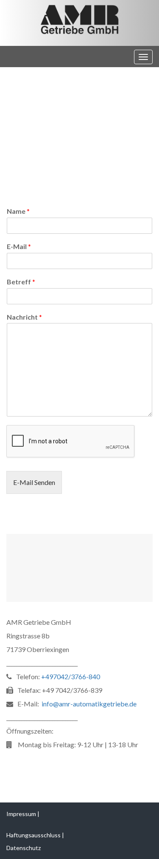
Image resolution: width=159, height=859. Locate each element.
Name (18, 211)
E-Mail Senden (34, 482)
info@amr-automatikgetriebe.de (89, 704)
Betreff (21, 282)
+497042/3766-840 (70, 676)
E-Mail (19, 246)
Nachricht (24, 317)
